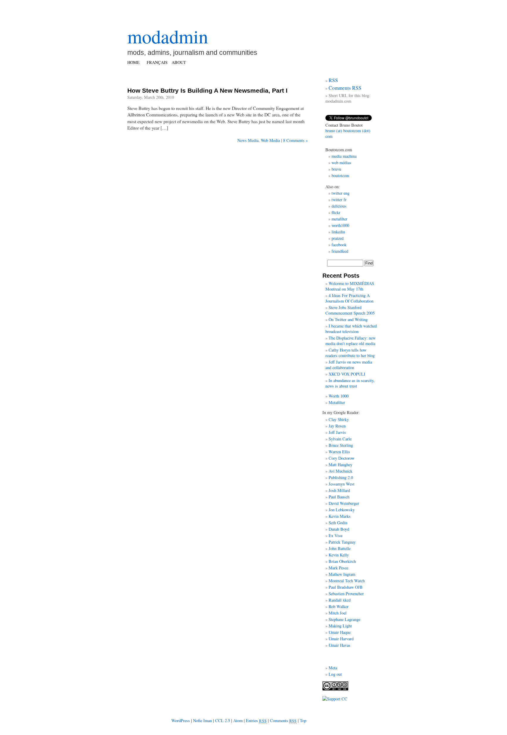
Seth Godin (338, 522)
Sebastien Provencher (346, 593)
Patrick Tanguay (342, 542)
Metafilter (337, 402)
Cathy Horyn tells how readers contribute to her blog (350, 352)
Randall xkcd (340, 600)
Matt (333, 464)
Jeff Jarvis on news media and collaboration (348, 364)
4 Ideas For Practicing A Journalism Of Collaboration (349, 298)
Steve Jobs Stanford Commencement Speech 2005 (350, 310)
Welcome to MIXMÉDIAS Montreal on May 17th (349, 286)
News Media (247, 140)
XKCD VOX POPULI (347, 374)
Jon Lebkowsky (342, 509)
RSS (333, 80)
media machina (344, 156)
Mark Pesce (338, 568)
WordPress (180, 720)
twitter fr (339, 199)
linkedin (338, 232)
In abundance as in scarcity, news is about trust (350, 383)
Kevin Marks (340, 516)
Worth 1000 (339, 396)
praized (338, 238)
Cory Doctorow (341, 458)
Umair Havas (339, 645)
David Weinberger (344, 503)
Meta (333, 668)
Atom (238, 720)
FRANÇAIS (157, 62)
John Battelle (340, 548)
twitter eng (340, 193)
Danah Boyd (339, 529)
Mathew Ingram (342, 574)
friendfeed (340, 251)
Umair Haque (340, 632)
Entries (256, 720)
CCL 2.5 (222, 720)
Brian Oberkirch (342, 561)
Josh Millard (339, 490)
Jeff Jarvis (337, 432)
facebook (339, 244)
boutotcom (340, 175)
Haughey (345, 464)
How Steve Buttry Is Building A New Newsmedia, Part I (207, 90)
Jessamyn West (341, 484)
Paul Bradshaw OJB (346, 587)
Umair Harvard (341, 638)
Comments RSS (345, 87)
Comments (283, 720)
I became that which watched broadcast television (351, 328)
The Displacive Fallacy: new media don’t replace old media (350, 340)
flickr (336, 212)
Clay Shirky (339, 419)
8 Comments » (295, 140)
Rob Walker (339, 606)
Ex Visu (335, 535)
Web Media (270, 140)
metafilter (339, 219)
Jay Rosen (337, 426)
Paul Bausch (339, 497)
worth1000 (340, 225)
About (179, 62)
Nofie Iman (202, 720)
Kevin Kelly (339, 555)
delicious (339, 206)
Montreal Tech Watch (347, 580)
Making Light (340, 626)
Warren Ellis (339, 451)
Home (133, 62)
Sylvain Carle (340, 439)
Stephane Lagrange (344, 619)
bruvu (336, 169)
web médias (341, 162)
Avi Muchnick (340, 471)
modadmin (167, 36)
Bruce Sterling (341, 445)
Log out (335, 674)
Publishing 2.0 (341, 477)
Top (303, 720)
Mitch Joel (338, 613)
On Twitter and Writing (348, 319)
